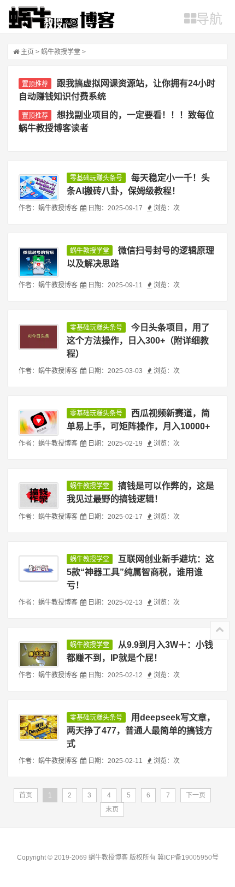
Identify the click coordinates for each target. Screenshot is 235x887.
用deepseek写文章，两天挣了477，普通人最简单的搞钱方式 (141, 730)
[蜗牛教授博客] (61, 17)
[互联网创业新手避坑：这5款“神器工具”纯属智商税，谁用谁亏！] (38, 568)
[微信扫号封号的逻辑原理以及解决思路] (38, 262)
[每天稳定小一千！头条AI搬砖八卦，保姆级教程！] (38, 187)
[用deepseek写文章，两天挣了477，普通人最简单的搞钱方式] (38, 727)
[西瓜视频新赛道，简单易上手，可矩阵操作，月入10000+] (38, 423)
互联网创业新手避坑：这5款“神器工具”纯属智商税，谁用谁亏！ (140, 572)
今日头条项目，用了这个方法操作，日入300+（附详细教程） (138, 340)
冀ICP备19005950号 (188, 857)
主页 (27, 52)
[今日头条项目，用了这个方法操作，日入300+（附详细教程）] (38, 337)
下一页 (195, 795)
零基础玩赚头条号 (96, 178)
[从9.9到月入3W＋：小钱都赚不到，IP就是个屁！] (38, 654)
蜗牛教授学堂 (60, 52)
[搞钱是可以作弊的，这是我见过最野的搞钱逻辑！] (38, 495)
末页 (112, 809)
